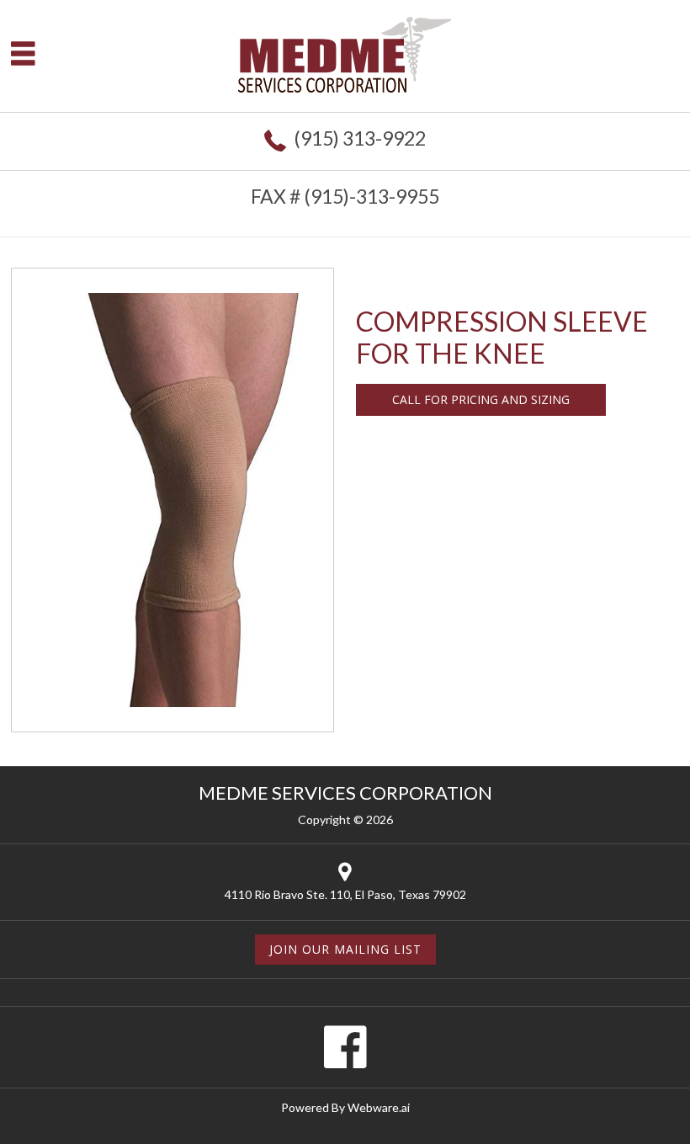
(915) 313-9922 (360, 138)
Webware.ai (379, 1107)
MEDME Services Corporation (345, 792)
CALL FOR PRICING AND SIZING (481, 399)
